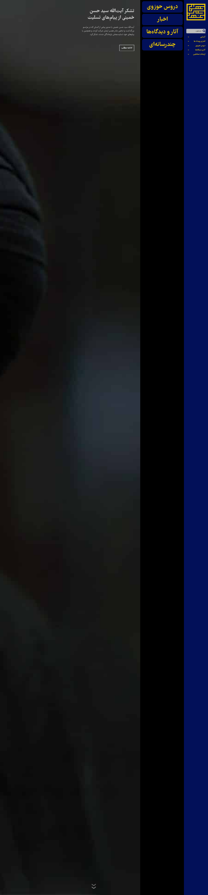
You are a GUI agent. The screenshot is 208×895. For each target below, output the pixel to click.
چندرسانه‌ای (162, 45)
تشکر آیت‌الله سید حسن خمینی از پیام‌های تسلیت (111, 14)
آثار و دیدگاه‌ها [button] (200, 50)
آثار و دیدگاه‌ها (162, 32)
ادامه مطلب (126, 48)
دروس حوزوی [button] (200, 45)
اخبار (162, 19)
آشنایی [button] (202, 37)
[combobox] (196, 31)
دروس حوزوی (162, 7)
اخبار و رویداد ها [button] (199, 41)
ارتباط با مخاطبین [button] (199, 54)
